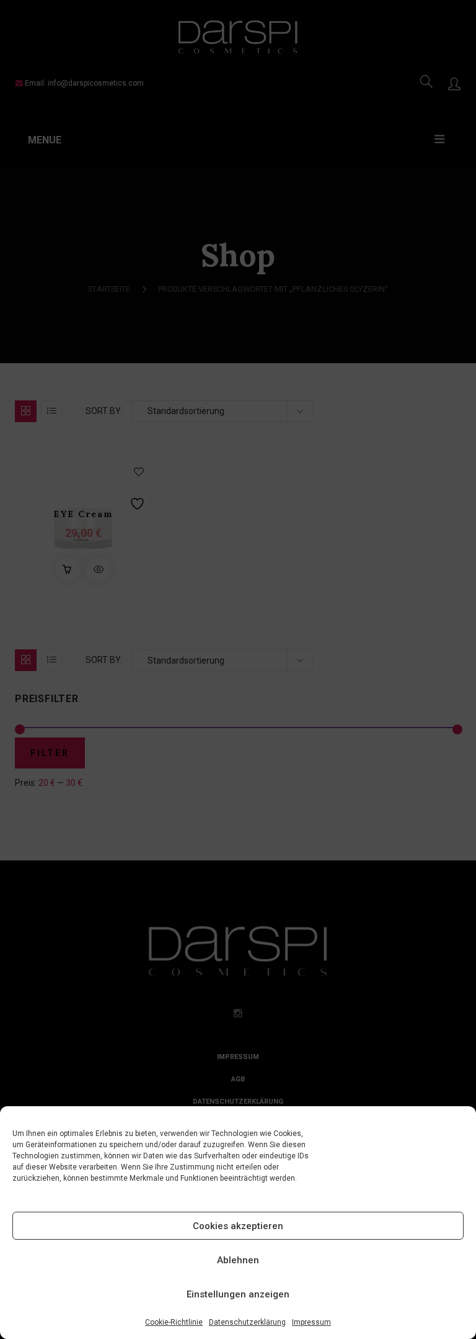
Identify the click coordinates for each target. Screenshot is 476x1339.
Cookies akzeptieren (238, 1226)
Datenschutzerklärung (247, 1322)
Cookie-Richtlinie (174, 1322)
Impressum (311, 1322)
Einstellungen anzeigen (238, 1294)
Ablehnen (238, 1260)
